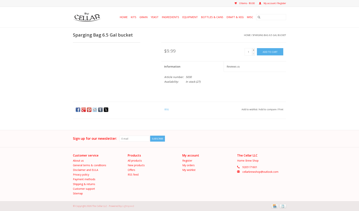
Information (172, 66)
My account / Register (274, 3)
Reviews (233, 66)
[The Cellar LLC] (88, 17)
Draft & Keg (235, 17)
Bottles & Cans (212, 17)
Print (280, 109)
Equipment (190, 17)
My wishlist (189, 170)
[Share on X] (106, 109)
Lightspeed (128, 206)
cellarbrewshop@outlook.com (260, 172)
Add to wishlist (250, 109)
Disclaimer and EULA (85, 170)
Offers (131, 170)
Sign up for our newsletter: (95, 138)
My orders (188, 165)
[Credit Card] (274, 205)
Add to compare (268, 109)
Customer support (84, 188)
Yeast (155, 17)
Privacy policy (81, 174)
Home (124, 17)
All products (135, 160)
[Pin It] (89, 109)
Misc (250, 17)
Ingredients (170, 17)
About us (78, 160)
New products (136, 165)
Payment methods (84, 179)
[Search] (259, 17)
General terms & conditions (89, 165)
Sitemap (78, 193)
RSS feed (133, 174)
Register (187, 160)
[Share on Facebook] (78, 109)
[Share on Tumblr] (100, 109)
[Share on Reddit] (95, 109)
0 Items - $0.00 (247, 3)
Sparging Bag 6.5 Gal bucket (269, 35)
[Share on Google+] (83, 109)
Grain (143, 17)
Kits (133, 17)
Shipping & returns (84, 184)
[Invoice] (282, 205)
